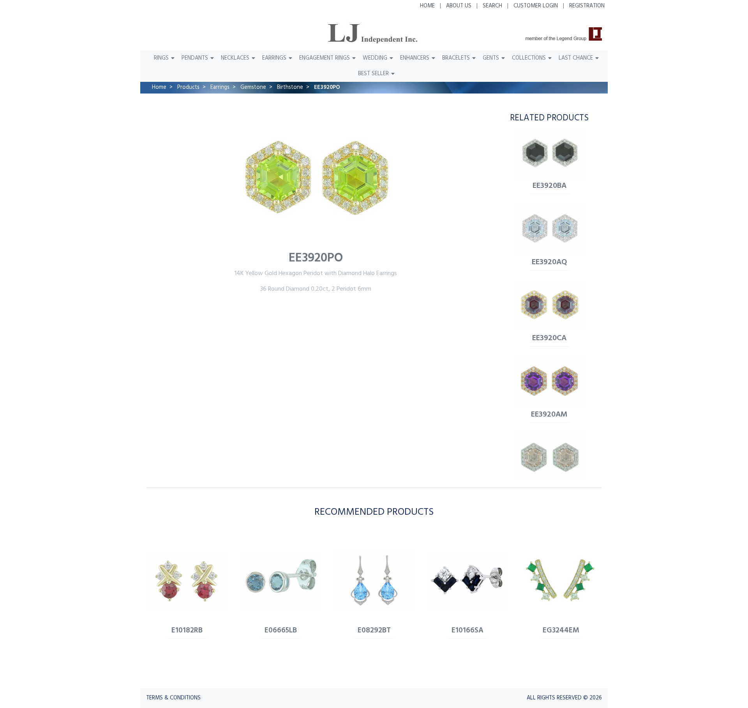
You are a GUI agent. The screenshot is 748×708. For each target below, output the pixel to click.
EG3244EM (561, 630)
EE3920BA (549, 186)
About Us (458, 6)
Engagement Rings (324, 58)
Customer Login (535, 6)
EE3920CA (549, 338)
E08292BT (374, 630)
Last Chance (576, 58)
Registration (587, 6)
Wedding (375, 58)
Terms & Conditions (173, 698)
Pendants (195, 58)
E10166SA (467, 630)
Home (427, 6)
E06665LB (281, 630)
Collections (529, 58)
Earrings (274, 58)
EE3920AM (549, 414)
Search (492, 6)
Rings (161, 58)
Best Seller (373, 73)
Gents (491, 58)
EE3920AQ (549, 262)
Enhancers (414, 58)
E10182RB (187, 630)
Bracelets (456, 58)
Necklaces (235, 58)
